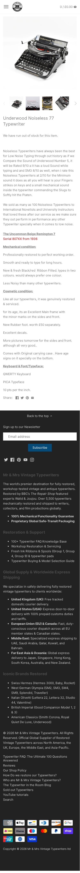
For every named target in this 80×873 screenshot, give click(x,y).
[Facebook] (12, 459)
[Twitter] (6, 459)
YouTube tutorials (15, 795)
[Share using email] (32, 397)
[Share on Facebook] (17, 397)
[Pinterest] (19, 459)
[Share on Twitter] (22, 397)
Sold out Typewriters (18, 790)
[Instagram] (32, 459)
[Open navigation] (6, 7)
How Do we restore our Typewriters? (30, 775)
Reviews (9, 765)
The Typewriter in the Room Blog (27, 785)
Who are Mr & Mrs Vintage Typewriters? (32, 780)
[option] (16, 103)
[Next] (75, 103)
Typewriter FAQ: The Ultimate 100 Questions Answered (35, 759)
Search (8, 800)
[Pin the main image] (27, 397)
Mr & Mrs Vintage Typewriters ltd (49, 848)
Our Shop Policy (14, 770)
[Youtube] (25, 459)
